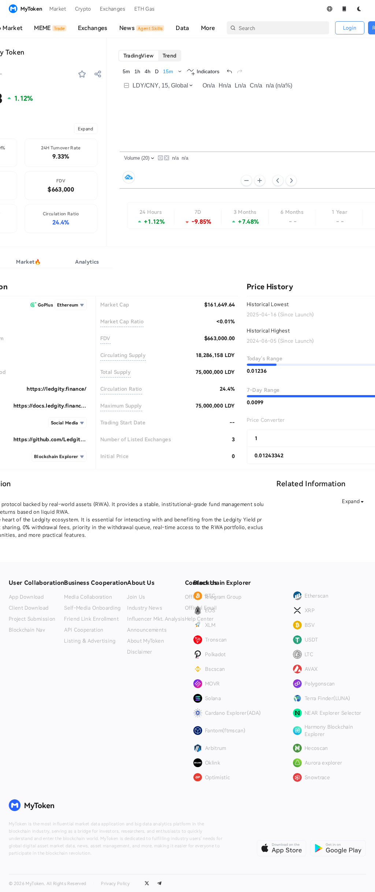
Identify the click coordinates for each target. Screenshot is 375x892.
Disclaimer (139, 651)
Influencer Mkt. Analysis (156, 618)
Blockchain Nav (27, 629)
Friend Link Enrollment (91, 618)
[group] (150, 56)
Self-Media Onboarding (92, 607)
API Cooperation (83, 629)
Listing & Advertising (89, 640)
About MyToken (145, 640)
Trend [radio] (170, 55)
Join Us (136, 596)
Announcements (147, 629)
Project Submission (32, 618)
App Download (26, 596)
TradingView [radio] (138, 55)
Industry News (144, 607)
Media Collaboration (88, 596)
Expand (85, 128)
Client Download (28, 607)
